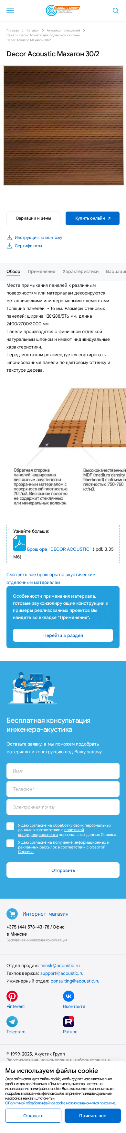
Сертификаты (28, 245)
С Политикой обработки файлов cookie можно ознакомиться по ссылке (60, 1103)
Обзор (13, 271)
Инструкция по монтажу (38, 237)
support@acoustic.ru (62, 973)
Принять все (92, 1115)
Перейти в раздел (63, 635)
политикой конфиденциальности (51, 832)
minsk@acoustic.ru (60, 965)
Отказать (33, 1115)
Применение (41, 271)
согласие (38, 825)
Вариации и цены (33, 218)
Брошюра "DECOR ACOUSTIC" (59, 549)
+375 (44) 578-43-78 (27, 926)
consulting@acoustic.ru (75, 980)
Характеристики (81, 271)
